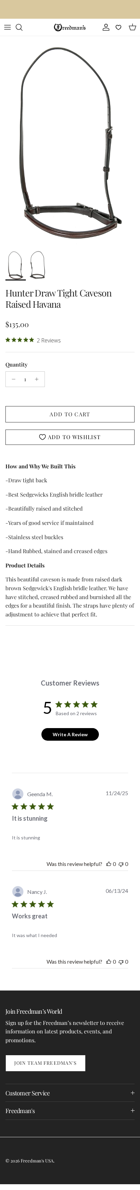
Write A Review (70, 734)
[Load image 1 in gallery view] (70, 141)
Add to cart (70, 414)
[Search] (22, 27)
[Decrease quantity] (12, 379)
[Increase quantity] (39, 379)
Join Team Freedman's (45, 1063)
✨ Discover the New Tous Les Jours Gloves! (70, 10)
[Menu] (7, 27)
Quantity (16, 364)
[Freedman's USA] (70, 27)
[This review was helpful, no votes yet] (108, 864)
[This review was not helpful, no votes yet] (121, 864)
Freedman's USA (37, 1160)
